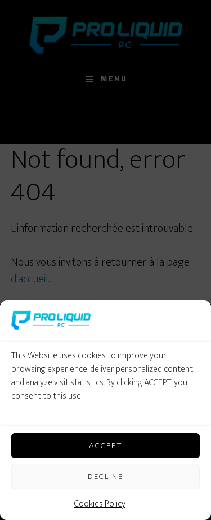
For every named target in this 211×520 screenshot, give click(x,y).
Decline (105, 476)
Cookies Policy (99, 504)
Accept (105, 446)
